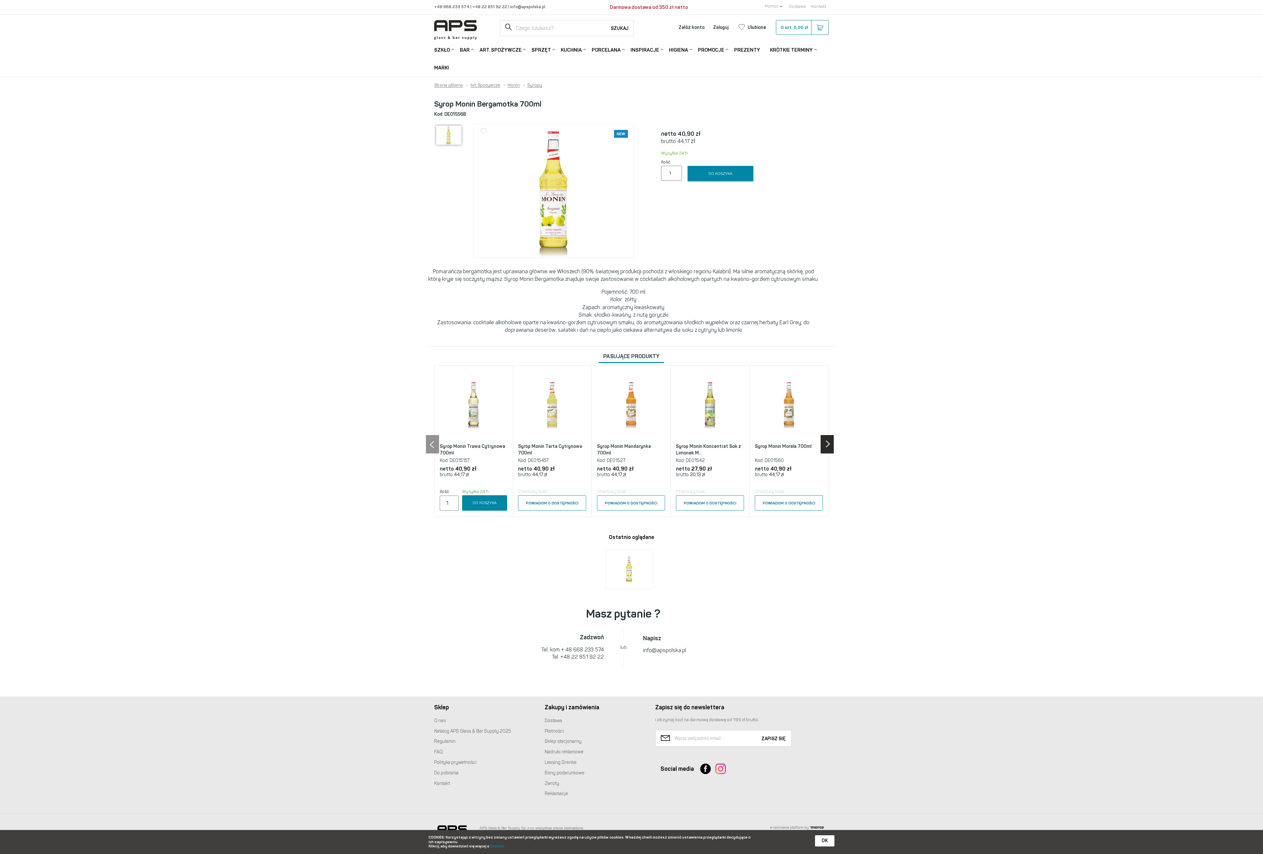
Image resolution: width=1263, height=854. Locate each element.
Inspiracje (645, 50)
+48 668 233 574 (452, 6)
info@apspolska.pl (527, 6)
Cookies (497, 846)
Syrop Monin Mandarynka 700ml (624, 450)
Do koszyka (720, 173)
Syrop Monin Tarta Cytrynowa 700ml (550, 450)
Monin (514, 85)
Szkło (442, 50)
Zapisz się (773, 739)
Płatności (554, 731)
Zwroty (552, 783)
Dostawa (797, 6)
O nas (440, 720)
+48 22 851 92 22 (490, 6)
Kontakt (818, 6)
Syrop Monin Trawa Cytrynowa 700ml (472, 450)
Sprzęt (541, 50)
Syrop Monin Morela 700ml (783, 446)
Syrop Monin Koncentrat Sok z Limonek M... (708, 450)
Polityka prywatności (455, 762)
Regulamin (445, 741)
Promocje (711, 50)
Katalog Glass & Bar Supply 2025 (472, 731)
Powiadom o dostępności (552, 503)
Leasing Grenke (561, 762)
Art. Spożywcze (501, 50)
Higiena (678, 50)
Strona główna (448, 85)
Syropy (534, 85)
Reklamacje (556, 793)
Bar (465, 50)
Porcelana (606, 50)
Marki (441, 68)
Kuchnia (571, 50)
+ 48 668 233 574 (582, 650)
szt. (794, 27)
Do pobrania (446, 773)
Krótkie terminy (791, 50)
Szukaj (620, 28)
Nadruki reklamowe (564, 752)
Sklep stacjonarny (563, 741)
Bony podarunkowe (564, 773)
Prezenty (747, 50)
